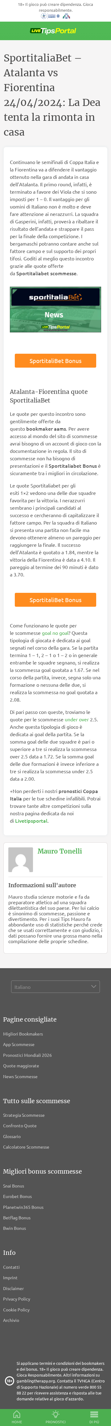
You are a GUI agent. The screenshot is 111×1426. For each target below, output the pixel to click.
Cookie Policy (16, 1309)
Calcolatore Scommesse (26, 1147)
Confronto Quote (20, 1125)
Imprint (10, 1277)
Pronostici (56, 1421)
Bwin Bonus (14, 1228)
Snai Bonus (13, 1185)
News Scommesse (20, 1076)
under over (77, 719)
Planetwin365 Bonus (23, 1207)
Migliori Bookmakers (23, 1033)
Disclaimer (13, 1288)
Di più (94, 1421)
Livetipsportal (31, 820)
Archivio (11, 1320)
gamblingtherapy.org (36, 1380)
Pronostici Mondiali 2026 (27, 1055)
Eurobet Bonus (17, 1196)
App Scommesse (19, 1044)
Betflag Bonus (17, 1217)
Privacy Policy (16, 1299)
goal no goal (55, 633)
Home (17, 1421)
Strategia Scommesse (24, 1115)
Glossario (12, 1136)
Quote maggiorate (21, 1065)
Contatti (11, 1267)
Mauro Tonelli (60, 851)
